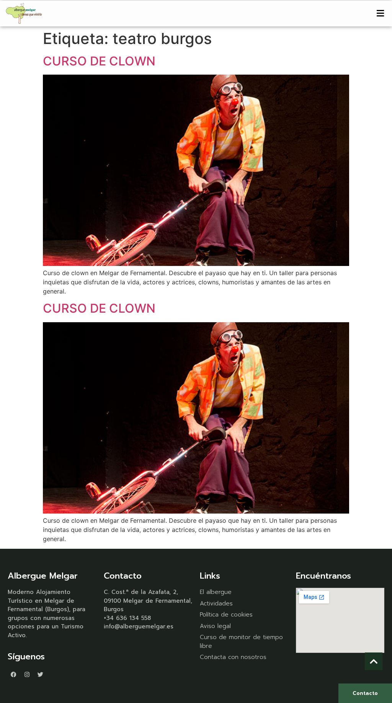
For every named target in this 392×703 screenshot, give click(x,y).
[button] (380, 13)
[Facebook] (13, 674)
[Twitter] (40, 674)
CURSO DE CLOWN (99, 61)
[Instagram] (27, 674)
